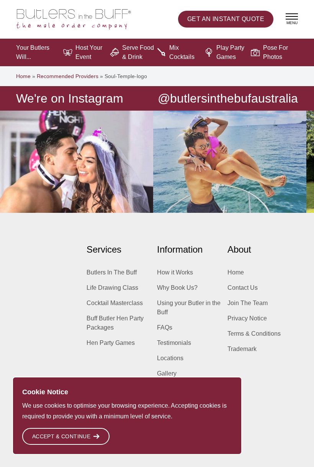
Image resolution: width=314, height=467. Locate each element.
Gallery (167, 373)
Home (23, 76)
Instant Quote (225, 19)
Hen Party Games (111, 343)
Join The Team (247, 303)
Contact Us (242, 287)
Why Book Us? (177, 287)
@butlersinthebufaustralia (228, 98)
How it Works (175, 272)
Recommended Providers (67, 76)
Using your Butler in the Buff (189, 307)
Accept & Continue (61, 436)
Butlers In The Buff (112, 272)
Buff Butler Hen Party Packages (115, 323)
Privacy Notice (247, 318)
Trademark (242, 349)
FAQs (164, 327)
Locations (170, 358)
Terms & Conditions (254, 333)
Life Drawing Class (112, 287)
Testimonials (174, 343)
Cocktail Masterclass (115, 303)
